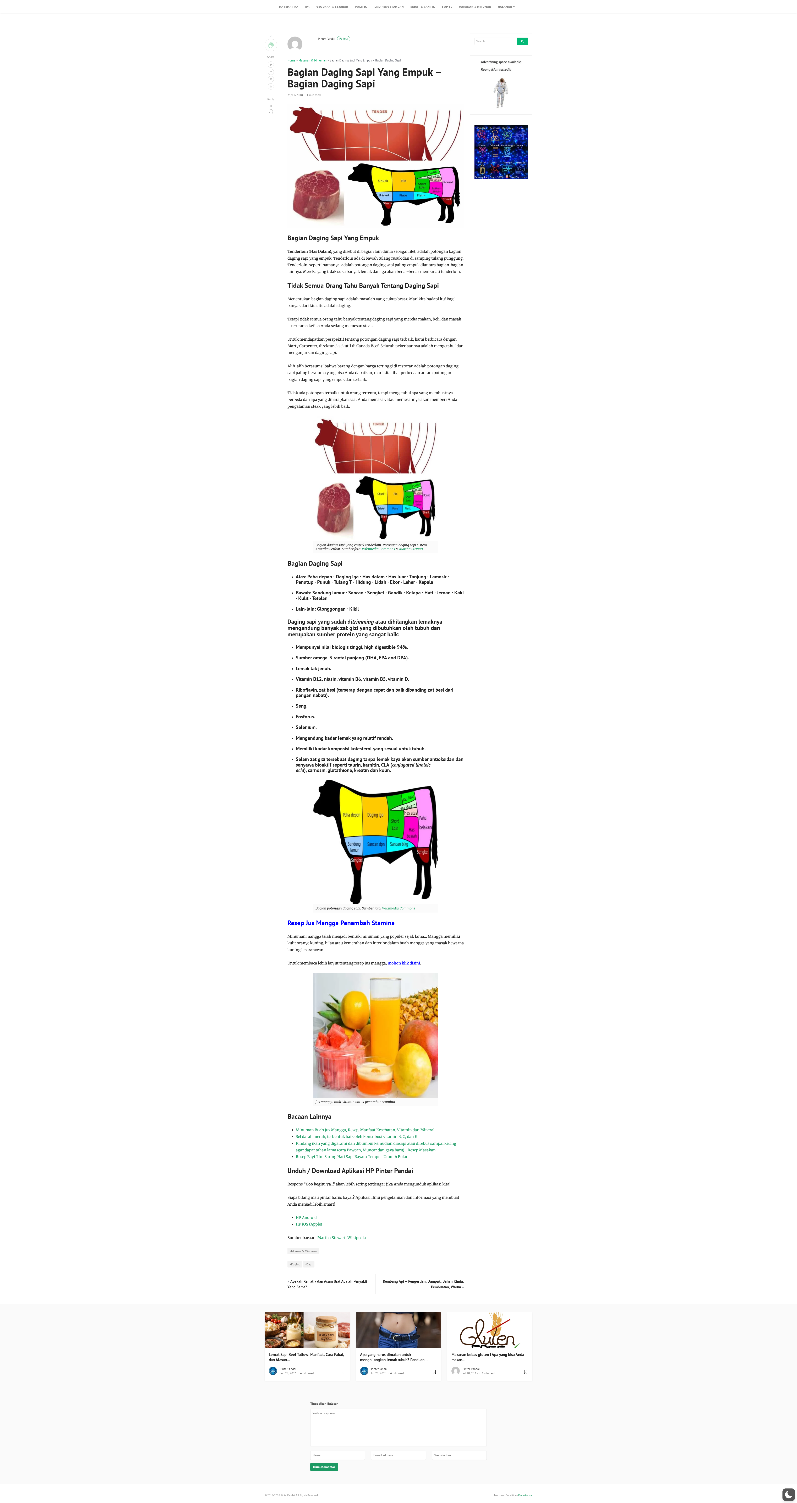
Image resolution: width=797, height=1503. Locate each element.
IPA (307, 7)
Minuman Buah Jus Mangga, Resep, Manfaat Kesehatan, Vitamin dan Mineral (365, 1130)
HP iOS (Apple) (309, 1224)
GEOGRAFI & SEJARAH (332, 7)
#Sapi (308, 1264)
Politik (361, 7)
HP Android (306, 1217)
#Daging (295, 1264)
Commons (387, 549)
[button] (788, 1494)
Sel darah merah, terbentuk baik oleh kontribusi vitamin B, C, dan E (356, 1136)
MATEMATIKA (288, 7)
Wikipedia (356, 1237)
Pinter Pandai (333, 39)
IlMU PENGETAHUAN (389, 7)
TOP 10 (446, 7)
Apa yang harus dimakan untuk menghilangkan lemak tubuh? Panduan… (394, 1357)
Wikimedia (370, 549)
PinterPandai (288, 1369)
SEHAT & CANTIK (422, 7)
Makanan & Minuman (312, 60)
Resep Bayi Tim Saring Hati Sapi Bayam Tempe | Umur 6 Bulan (352, 1156)
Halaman (505, 7)
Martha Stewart (411, 549)
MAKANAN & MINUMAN (475, 7)
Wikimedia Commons (398, 908)
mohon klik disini (404, 963)
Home (291, 60)
